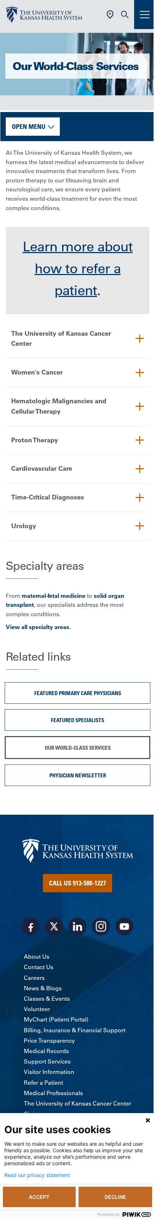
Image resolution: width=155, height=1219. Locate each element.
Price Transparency (49, 1040)
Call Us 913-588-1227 (77, 883)
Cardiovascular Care (41, 468)
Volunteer (37, 1009)
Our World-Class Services (78, 747)
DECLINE (115, 1197)
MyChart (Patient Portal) (56, 1019)
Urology (23, 526)
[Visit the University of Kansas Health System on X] (54, 926)
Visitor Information (49, 1071)
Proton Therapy (34, 440)
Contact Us (38, 967)
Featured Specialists (77, 720)
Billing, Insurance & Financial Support (74, 1030)
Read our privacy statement (37, 1175)
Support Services (47, 1061)
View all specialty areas (37, 627)
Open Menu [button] (28, 126)
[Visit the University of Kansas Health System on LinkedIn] (77, 926)
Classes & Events (47, 998)
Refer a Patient (43, 1082)
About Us (36, 956)
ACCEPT (39, 1197)
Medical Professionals (53, 1093)
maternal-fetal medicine (53, 595)
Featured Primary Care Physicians (77, 693)
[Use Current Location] (110, 14)
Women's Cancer (37, 372)
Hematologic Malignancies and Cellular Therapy (58, 406)
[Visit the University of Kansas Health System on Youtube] (124, 926)
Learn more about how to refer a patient (78, 268)
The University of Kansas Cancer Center (61, 338)
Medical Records (46, 1051)
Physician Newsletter (77, 775)
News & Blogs (43, 988)
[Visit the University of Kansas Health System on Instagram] (101, 926)
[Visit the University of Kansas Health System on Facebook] (31, 926)
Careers (34, 977)
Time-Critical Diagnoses (47, 497)
